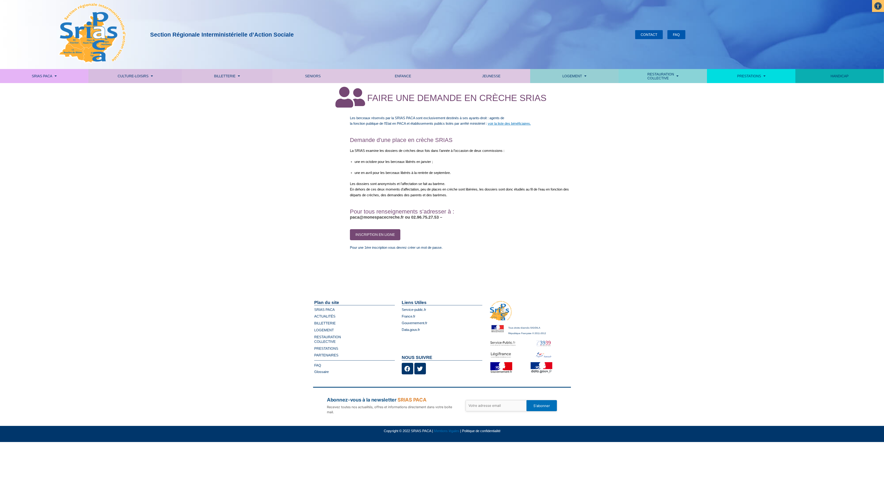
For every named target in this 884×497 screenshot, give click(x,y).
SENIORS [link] (313, 76)
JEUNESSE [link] (491, 76)
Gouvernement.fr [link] (414, 323)
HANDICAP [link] (840, 76)
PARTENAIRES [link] (326, 355)
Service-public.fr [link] (414, 310)
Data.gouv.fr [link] (411, 330)
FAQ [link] (317, 365)
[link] (878, 6)
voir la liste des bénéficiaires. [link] (509, 123)
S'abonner (541, 406)
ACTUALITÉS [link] (324, 316)
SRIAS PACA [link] (42, 76)
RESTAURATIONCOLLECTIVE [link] (660, 76)
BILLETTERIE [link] (225, 76)
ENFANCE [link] (403, 76)
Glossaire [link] (321, 372)
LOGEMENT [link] (572, 76)
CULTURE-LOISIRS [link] (133, 76)
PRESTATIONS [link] (749, 76)
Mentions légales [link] (446, 431)
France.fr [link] (408, 316)
